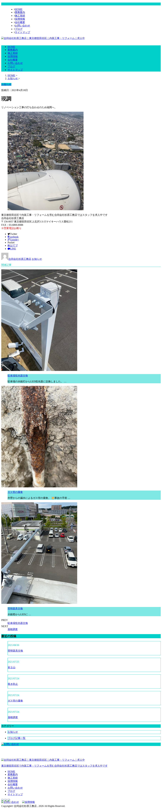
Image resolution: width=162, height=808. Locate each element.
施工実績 (20, 15)
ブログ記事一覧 (16, 738)
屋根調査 (13, 629)
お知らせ (37, 259)
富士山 (11, 667)
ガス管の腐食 (15, 492)
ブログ (18, 29)
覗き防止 (13, 684)
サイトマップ (22, 32)
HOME (18, 9)
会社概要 (20, 22)
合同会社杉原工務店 (19, 259)
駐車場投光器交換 (18, 375)
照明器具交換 (15, 608)
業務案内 (20, 12)
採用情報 (20, 19)
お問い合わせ (22, 25)
